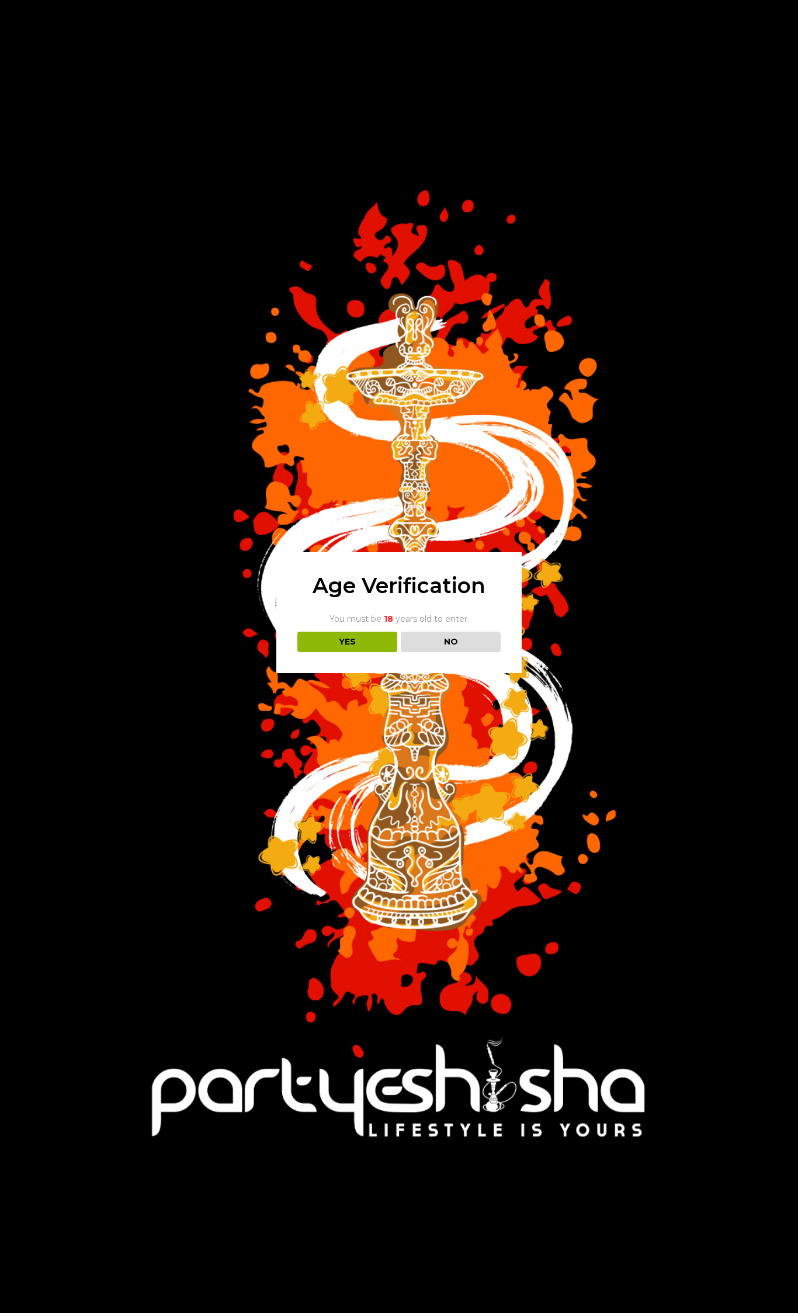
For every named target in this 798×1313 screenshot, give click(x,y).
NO (451, 641)
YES (347, 641)
